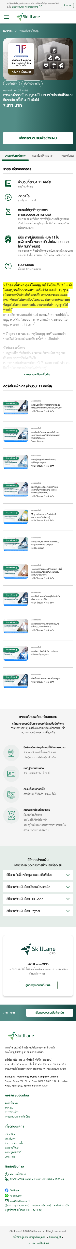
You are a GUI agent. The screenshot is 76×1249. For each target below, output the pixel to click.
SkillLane (14, 1190)
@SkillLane (15, 1196)
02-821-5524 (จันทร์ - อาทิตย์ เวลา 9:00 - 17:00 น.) (37, 1179)
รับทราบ (67, 5)
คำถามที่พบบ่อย (18, 1174)
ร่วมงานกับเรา (12, 1148)
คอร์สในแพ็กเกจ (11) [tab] (43, 156)
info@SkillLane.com (20, 1201)
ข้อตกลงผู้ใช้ (55, 1237)
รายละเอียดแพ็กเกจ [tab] (15, 156)
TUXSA (9, 1108)
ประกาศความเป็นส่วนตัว (38, 1243)
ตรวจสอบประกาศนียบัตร (17, 1117)
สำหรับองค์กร (11, 1112)
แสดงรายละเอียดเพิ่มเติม (37, 374)
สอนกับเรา (10, 1139)
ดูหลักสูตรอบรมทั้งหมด (38, 985)
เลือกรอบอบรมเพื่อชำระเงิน (38, 138)
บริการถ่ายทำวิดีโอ (14, 1143)
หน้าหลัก (8, 31)
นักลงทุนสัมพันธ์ (13, 1152)
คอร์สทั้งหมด (11, 1103)
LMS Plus (10, 1157)
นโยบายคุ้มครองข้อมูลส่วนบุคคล (25, 6)
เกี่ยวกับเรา (10, 1134)
